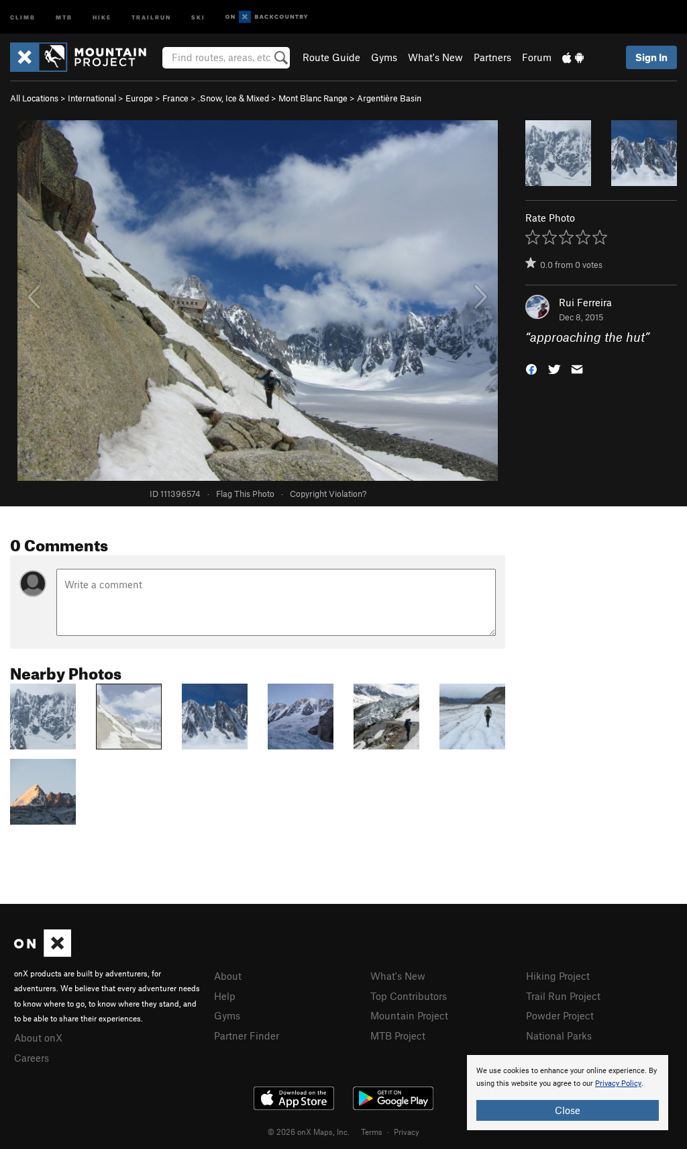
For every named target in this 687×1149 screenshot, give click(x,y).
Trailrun (151, 16)
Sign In (651, 57)
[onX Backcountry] (266, 17)
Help (224, 996)
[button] (531, 368)
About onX (38, 1037)
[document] (567, 1092)
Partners (492, 57)
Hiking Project (558, 976)
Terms (371, 1131)
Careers (31, 1058)
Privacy (406, 1131)
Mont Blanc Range (313, 98)
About (228, 976)
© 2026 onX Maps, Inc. (309, 1131)
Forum (536, 57)
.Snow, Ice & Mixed (233, 98)
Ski (198, 16)
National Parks (559, 1035)
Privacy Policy (618, 1083)
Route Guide (331, 57)
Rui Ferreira (585, 302)
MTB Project (397, 1035)
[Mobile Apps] (573, 57)
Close (567, 1110)
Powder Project (560, 1015)
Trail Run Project (563, 996)
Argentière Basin (389, 98)
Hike (102, 16)
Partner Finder (246, 1035)
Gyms (384, 57)
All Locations (34, 98)
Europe (139, 98)
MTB (64, 16)
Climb (23, 16)
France (175, 98)
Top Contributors (408, 996)
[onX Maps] (42, 953)
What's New (435, 57)
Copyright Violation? (328, 493)
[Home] (85, 57)
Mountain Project (409, 1015)
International (92, 98)
